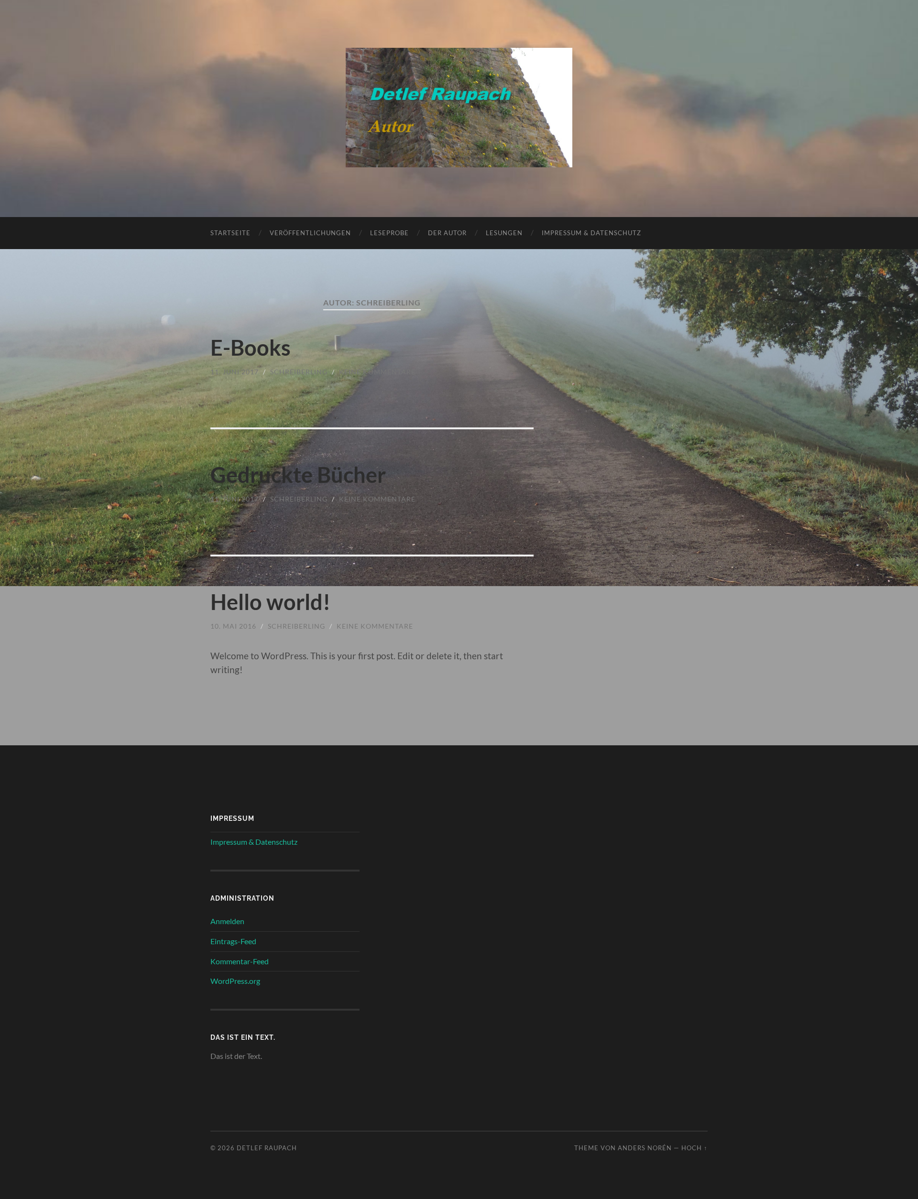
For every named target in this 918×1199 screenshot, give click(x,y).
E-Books (250, 347)
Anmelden (227, 921)
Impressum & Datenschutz (591, 233)
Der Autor (447, 233)
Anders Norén (645, 1148)
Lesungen (504, 233)
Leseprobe (389, 233)
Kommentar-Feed (239, 961)
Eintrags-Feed (233, 941)
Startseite (230, 233)
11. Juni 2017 (234, 372)
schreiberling (299, 372)
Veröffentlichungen (310, 233)
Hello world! (270, 602)
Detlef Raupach (267, 1148)
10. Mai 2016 (233, 626)
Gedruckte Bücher (298, 475)
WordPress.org (235, 980)
